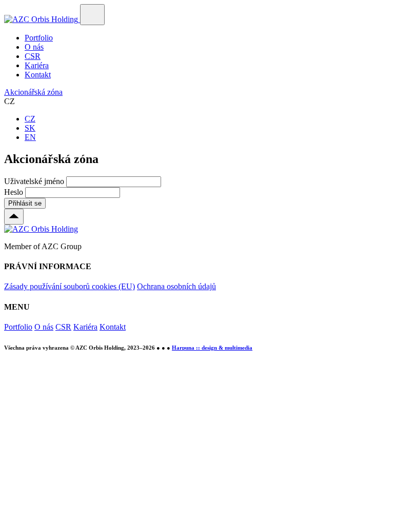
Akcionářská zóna (33, 92)
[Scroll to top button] (14, 217)
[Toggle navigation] (92, 14)
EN (30, 137)
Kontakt (38, 74)
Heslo (13, 192)
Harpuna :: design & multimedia (212, 348)
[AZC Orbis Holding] (42, 19)
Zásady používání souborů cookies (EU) (69, 286)
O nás (34, 47)
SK (30, 128)
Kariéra (37, 65)
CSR (33, 56)
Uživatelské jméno (34, 181)
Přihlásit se (25, 203)
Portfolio (39, 37)
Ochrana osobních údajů (176, 286)
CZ (30, 118)
